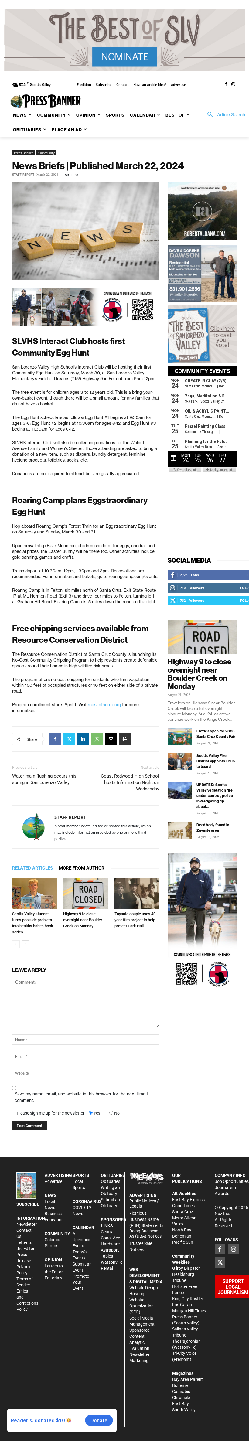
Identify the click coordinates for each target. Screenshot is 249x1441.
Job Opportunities (232, 1181)
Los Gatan (182, 1304)
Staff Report (23, 174)
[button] (224, 115)
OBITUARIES (113, 1175)
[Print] (125, 739)
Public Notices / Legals (144, 1203)
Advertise (53, 1181)
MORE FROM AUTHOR (81, 868)
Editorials (53, 1278)
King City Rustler (187, 1298)
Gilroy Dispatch (186, 1268)
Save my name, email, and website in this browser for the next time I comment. (81, 1097)
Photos (51, 1245)
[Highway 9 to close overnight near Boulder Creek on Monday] (85, 893)
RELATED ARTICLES (32, 868)
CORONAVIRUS (87, 1201)
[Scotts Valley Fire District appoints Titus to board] (180, 761)
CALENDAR (83, 1227)
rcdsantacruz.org (104, 704)
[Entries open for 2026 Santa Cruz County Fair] (180, 736)
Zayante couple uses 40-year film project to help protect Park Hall (135, 919)
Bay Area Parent (187, 1379)
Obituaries (110, 1181)
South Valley (184, 1409)
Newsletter (26, 1224)
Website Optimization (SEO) (141, 1305)
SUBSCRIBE (27, 1204)
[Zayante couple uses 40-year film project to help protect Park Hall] (136, 893)
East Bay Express (188, 1199)
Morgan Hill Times (189, 1310)
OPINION (53, 1259)
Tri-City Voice (184, 1353)
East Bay (180, 1403)
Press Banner (23, 153)
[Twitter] (69, 739)
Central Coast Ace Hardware (110, 1237)
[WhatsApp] (97, 739)
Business (53, 1213)
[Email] (111, 739)
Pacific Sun (182, 1242)
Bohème (180, 1385)
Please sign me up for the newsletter (50, 1113)
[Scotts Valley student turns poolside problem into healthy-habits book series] (34, 893)
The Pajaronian (186, 1341)
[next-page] (25, 944)
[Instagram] (233, 84)
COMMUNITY (57, 1233)
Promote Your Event (81, 1282)
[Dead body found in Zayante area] (180, 830)
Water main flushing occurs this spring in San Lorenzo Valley (44, 779)
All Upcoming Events (82, 1239)
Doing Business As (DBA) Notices (145, 1233)
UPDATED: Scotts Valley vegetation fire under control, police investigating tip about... (214, 795)
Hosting (136, 1293)
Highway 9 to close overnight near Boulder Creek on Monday (82, 919)
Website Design (143, 1287)
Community (46, 153)
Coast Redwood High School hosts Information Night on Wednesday (130, 782)
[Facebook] (226, 84)
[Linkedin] (83, 739)
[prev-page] (16, 944)
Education (54, 1219)
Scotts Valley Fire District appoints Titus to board (215, 761)
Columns (53, 1239)
